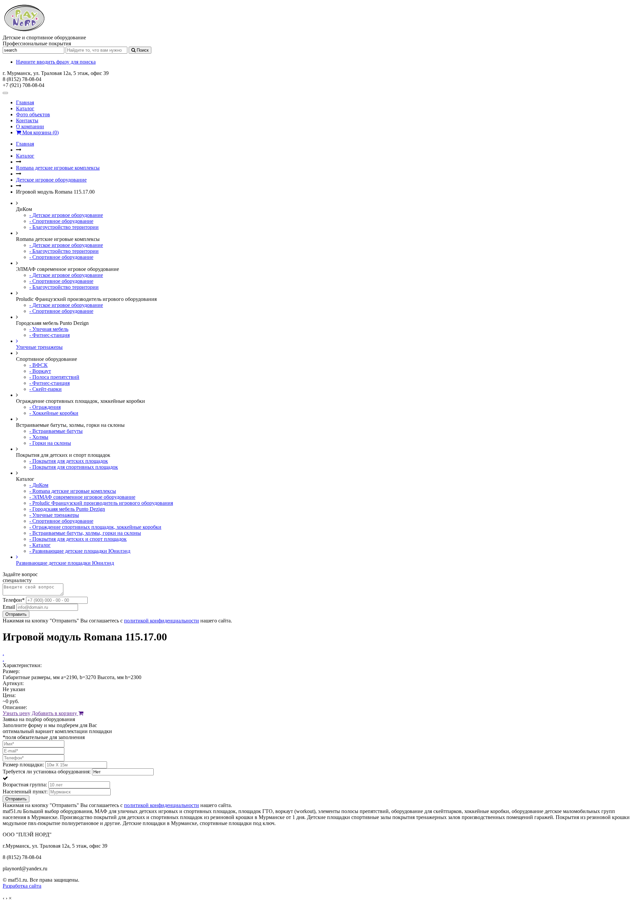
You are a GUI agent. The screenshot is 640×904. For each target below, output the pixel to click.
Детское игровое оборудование (51, 180)
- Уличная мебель (48, 329)
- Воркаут (40, 371)
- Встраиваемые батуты (56, 431)
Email (9, 607)
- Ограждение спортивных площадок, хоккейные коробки (95, 527)
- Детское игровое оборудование (66, 215)
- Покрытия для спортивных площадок (73, 467)
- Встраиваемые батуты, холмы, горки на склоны (85, 533)
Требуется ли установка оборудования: (47, 771)
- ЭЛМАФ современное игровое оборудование (82, 497)
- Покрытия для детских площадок (68, 461)
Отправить (16, 614)
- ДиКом (38, 485)
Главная (25, 102)
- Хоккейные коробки (53, 413)
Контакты (27, 120)
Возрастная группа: (25, 784)
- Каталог (40, 545)
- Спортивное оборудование (61, 221)
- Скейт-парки (45, 389)
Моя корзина (40, 132)
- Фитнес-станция (49, 335)
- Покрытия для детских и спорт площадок (78, 539)
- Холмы (38, 437)
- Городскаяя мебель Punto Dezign (67, 509)
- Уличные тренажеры (54, 515)
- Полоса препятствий (54, 377)
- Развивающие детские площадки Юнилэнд (79, 551)
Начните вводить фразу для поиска (56, 62)
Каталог (25, 108)
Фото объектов (33, 114)
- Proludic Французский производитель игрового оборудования (101, 503)
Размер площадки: (23, 764)
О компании (30, 126)
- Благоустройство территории (64, 227)
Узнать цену (16, 713)
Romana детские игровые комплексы (58, 168)
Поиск (142, 50)
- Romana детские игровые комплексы (72, 491)
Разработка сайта (22, 886)
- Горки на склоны (50, 443)
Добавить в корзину (55, 713)
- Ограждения (45, 407)
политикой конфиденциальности (161, 620)
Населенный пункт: (25, 791)
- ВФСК (38, 365)
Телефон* (14, 600)
